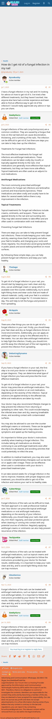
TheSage (13, 267)
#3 (50, 277)
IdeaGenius (15, 575)
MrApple (13, 310)
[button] (3, 3)
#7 (50, 547)
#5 (50, 363)
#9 (50, 622)
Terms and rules (18, 672)
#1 (50, 87)
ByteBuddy (7, 72)
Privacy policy (32, 672)
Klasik (6, 668)
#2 (50, 125)
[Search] (48, 3)
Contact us (6, 672)
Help (41, 672)
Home (4, 674)
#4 (50, 320)
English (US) (17, 668)
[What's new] (43, 3)
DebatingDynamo (18, 353)
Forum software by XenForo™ (20, 718)
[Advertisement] (26, 34)
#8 (50, 585)
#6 (50, 498)
